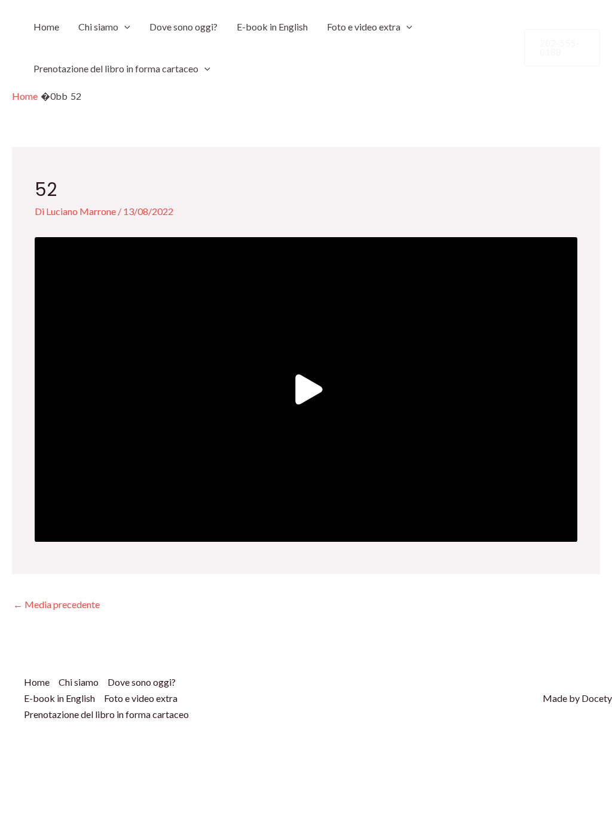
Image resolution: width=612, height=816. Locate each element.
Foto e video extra (363, 26)
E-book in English (272, 26)
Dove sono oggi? (183, 26)
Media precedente (56, 604)
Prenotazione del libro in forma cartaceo (115, 68)
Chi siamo (98, 26)
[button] (124, 27)
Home (46, 26)
